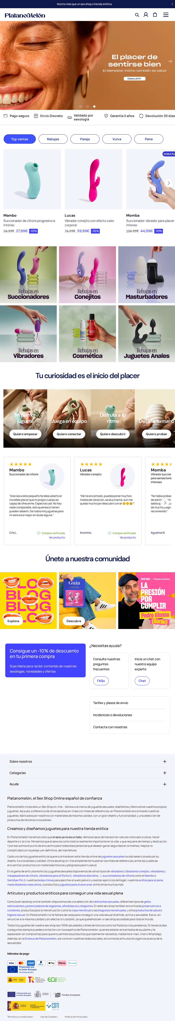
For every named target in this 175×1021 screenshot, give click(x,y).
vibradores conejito (137, 871)
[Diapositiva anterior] (4, 61)
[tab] (20, 139)
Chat (142, 681)
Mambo (10, 215)
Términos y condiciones (20, 1016)
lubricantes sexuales (106, 902)
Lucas (70, 215)
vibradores (117, 871)
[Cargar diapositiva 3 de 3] (94, 106)
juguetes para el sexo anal (76, 884)
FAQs (101, 681)
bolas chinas (46, 880)
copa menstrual (81, 910)
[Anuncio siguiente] (172, 4)
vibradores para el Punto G (55, 876)
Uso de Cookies (48, 1016)
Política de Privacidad (76, 1016)
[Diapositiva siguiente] (169, 61)
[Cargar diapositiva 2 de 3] (87, 106)
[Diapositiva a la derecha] (164, 503)
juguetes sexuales (112, 856)
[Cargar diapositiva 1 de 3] (80, 106)
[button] (165, 14)
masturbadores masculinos (24, 884)
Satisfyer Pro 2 (16, 880)
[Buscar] (136, 14)
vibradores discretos (85, 876)
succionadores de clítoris (118, 876)
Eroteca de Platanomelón (41, 938)
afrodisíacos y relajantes (77, 906)
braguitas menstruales (112, 910)
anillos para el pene (151, 880)
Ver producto (57, 537)
